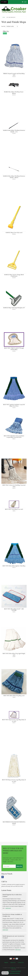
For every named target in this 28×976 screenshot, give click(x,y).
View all (4, 33)
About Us (12, 962)
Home (4, 17)
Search (6, 962)
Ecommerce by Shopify (16, 971)
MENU (5, 2)
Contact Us (21, 962)
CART (25, 2)
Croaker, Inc (13, 967)
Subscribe (19, 866)
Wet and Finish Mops (10, 17)
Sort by (3, 26)
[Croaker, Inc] (14, 9)
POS (8, 971)
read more (8, 908)
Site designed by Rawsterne (14, 973)
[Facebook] (2, 877)
